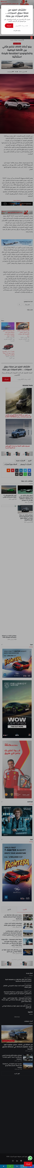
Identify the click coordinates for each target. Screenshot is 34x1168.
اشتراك (9, 25)
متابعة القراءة (17, 30)
